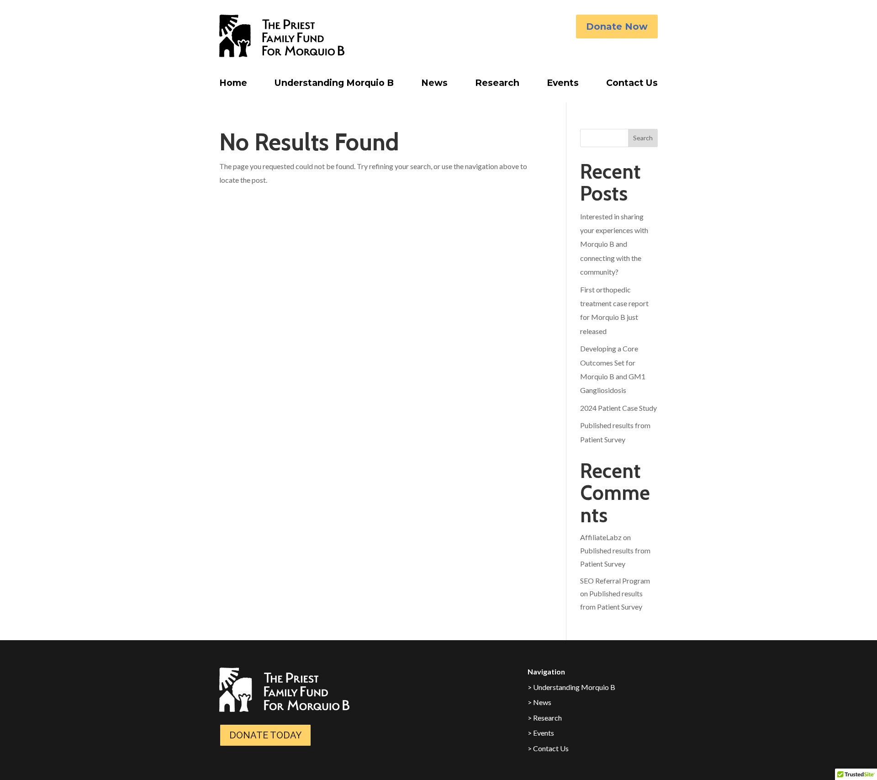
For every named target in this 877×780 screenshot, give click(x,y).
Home (233, 85)
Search (643, 138)
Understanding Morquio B (334, 85)
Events (563, 85)
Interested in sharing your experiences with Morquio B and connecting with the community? (614, 244)
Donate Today (265, 735)
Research (497, 85)
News (434, 85)
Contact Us (632, 85)
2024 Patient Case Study (618, 407)
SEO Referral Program (615, 580)
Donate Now (617, 26)
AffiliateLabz (601, 537)
